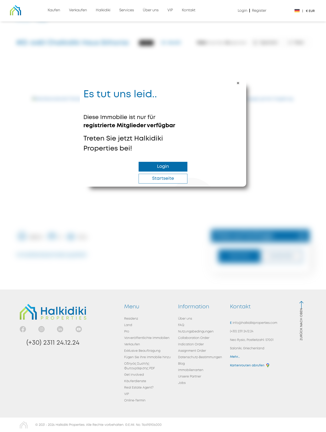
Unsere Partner (189, 376)
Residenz (131, 318)
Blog (181, 363)
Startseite (163, 178)
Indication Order (191, 344)
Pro (126, 331)
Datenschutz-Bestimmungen (200, 357)
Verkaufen (132, 344)
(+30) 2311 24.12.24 (52, 343)
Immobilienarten (190, 370)
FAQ (181, 325)
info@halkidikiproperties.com (254, 323)
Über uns (185, 318)
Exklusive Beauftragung (142, 351)
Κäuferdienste (135, 381)
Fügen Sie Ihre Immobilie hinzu (147, 357)
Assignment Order (192, 351)
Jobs (182, 383)
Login (163, 166)
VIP (126, 394)
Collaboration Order (193, 338)
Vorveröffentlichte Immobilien (146, 338)
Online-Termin (134, 400)
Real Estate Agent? (138, 387)
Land (128, 325)
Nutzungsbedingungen (196, 331)
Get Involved (134, 374)
